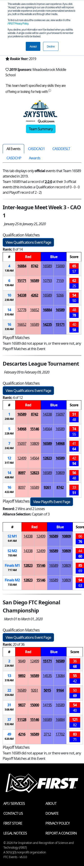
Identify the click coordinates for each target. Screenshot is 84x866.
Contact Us (13, 813)
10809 (34, 443)
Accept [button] (33, 46)
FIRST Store (12, 823)
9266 (60, 295)
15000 (60, 265)
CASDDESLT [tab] (61, 148)
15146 (34, 428)
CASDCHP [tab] (13, 157)
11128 (21, 719)
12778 (21, 309)
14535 (47, 675)
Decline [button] (51, 46)
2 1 (12, 536)
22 (9, 690)
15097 (60, 414)
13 (9, 675)
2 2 (12, 550)
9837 (21, 704)
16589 (47, 265)
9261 (47, 487)
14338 (21, 295)
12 (9, 458)
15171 (21, 280)
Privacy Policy (18, 23)
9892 (21, 675)
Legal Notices (15, 833)
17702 (60, 734)
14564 (47, 428)
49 (9, 734)
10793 (47, 280)
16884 (21, 265)
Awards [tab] (34, 157)
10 (9, 295)
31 (9, 704)
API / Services (14, 803)
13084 (60, 675)
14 (9, 309)
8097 (21, 472)
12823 (47, 458)
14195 (47, 704)
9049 (21, 661)
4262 (34, 295)
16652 (34, 309)
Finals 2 (12, 580)
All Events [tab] (13, 148)
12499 (21, 458)
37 (9, 719)
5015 (47, 690)
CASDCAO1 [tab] (36, 148)
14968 (21, 428)
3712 (47, 734)
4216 (21, 734)
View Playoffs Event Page (51, 501)
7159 (60, 280)
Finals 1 (12, 565)
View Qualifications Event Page (28, 242)
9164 (60, 690)
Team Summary (41, 128)
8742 (34, 265)
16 (9, 324)
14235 (47, 324)
